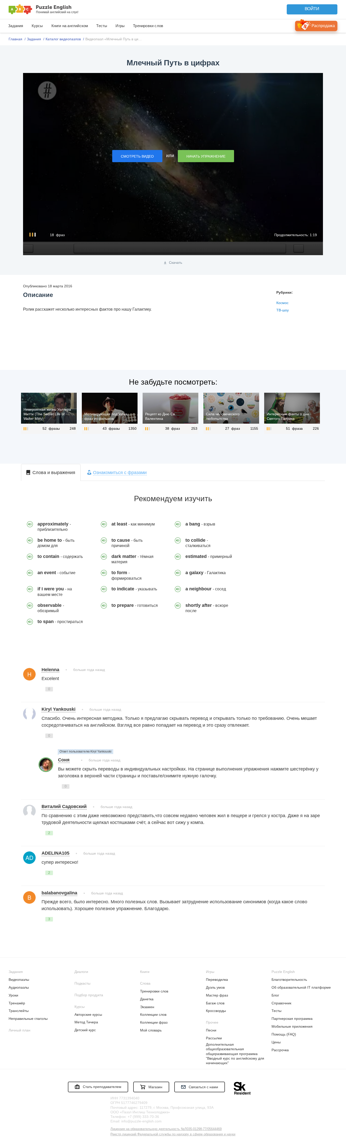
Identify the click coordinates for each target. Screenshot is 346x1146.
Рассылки (214, 1038)
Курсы (37, 26)
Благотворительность (289, 980)
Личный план (19, 1030)
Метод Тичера (86, 1022)
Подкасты (82, 983)
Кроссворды (216, 1011)
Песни (211, 1030)
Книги (144, 972)
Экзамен (147, 1007)
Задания (15, 26)
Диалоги (81, 972)
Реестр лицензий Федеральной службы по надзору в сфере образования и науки (172, 1134)
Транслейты (19, 1011)
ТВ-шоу (282, 310)
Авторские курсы (88, 1014)
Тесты (101, 26)
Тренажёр (17, 1003)
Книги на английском (69, 26)
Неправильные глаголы (28, 1019)
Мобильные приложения (292, 1026)
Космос (282, 303)
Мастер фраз (217, 995)
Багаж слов (215, 1003)
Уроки (13, 995)
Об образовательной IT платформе (301, 987)
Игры (120, 26)
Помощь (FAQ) (284, 1034)
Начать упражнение (205, 156)
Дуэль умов (215, 987)
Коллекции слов (153, 1014)
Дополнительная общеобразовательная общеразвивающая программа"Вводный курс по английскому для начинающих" (235, 1053)
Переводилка (217, 980)
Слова (145, 983)
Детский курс (85, 1030)
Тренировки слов (148, 26)
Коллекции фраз (153, 1022)
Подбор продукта (88, 995)
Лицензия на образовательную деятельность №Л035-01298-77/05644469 (166, 1129)
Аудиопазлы (19, 987)
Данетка (146, 999)
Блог (275, 995)
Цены (276, 1042)
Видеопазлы (19, 980)
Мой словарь (151, 1030)
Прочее (212, 1022)
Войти (312, 8)
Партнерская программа (292, 1019)
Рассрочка (280, 1050)
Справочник (281, 1003)
